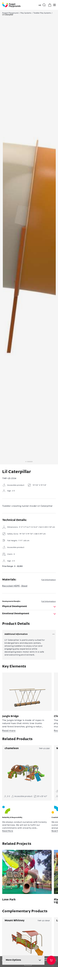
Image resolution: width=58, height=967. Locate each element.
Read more (9, 730)
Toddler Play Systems (42, 13)
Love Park (8, 899)
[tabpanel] (29, 244)
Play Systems (25, 13)
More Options (13, 960)
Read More (7, 831)
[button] (54, 5)
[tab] (29, 606)
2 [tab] (25, 461)
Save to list (51, 960)
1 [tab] (30, 461)
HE (40, 5)
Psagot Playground (10, 13)
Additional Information (16, 634)
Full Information (48, 580)
